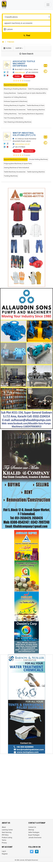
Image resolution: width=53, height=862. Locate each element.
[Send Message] (45, 66)
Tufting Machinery (10, 114)
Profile (17, 76)
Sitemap (31, 830)
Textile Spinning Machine (36, 110)
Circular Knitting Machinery (38, 159)
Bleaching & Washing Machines (15, 89)
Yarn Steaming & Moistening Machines (17, 122)
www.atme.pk (20, 72)
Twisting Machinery (11, 176)
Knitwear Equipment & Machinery (15, 101)
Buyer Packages (33, 835)
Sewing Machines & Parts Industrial (16, 168)
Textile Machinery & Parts (35, 105)
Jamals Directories (34, 837)
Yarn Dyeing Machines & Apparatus (30, 114)
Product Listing (7, 837)
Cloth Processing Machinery (38, 89)
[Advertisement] (26, 781)
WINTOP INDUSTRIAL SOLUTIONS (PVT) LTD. (24, 134)
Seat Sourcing (6, 832)
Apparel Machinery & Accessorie (15, 85)
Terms (4, 840)
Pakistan (10, 42)
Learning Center (7, 830)
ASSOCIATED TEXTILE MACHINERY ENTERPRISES (24, 63)
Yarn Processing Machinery (13, 118)
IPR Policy (5, 835)
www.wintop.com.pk (22, 144)
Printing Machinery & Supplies (14, 105)
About (4, 827)
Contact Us (32, 827)
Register (5, 854)
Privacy (4, 843)
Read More (29, 76)
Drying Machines (10, 93)
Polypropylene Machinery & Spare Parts (18, 163)
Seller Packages (33, 832)
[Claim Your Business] (45, 72)
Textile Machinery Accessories (14, 110)
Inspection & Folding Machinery (15, 97)
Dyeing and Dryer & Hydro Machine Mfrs (32, 93)
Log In (4, 851)
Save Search (27, 54)
